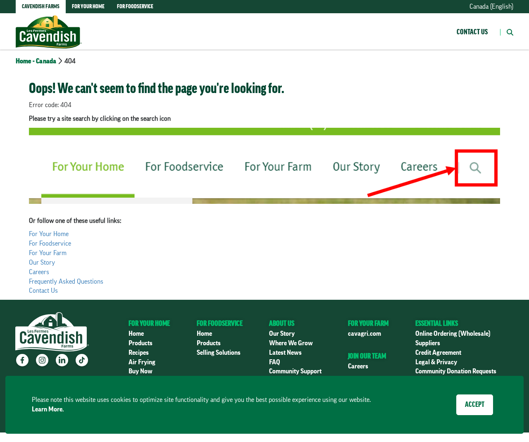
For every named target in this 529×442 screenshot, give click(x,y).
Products (141, 343)
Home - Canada (36, 61)
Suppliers (427, 343)
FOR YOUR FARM (368, 323)
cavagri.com (364, 333)
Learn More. (48, 409)
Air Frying (142, 362)
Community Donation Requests (455, 371)
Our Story (42, 262)
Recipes (139, 352)
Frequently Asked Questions (66, 281)
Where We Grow (291, 343)
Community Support (295, 371)
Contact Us (472, 32)
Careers (39, 272)
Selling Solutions (219, 352)
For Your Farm (48, 253)
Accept (474, 404)
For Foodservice (50, 243)
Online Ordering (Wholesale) (453, 333)
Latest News (285, 352)
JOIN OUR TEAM (367, 356)
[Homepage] (49, 23)
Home (136, 333)
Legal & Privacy (436, 362)
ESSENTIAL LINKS (436, 323)
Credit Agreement (438, 352)
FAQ (274, 362)
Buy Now (141, 371)
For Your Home (49, 234)
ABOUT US (281, 323)
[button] (506, 31)
